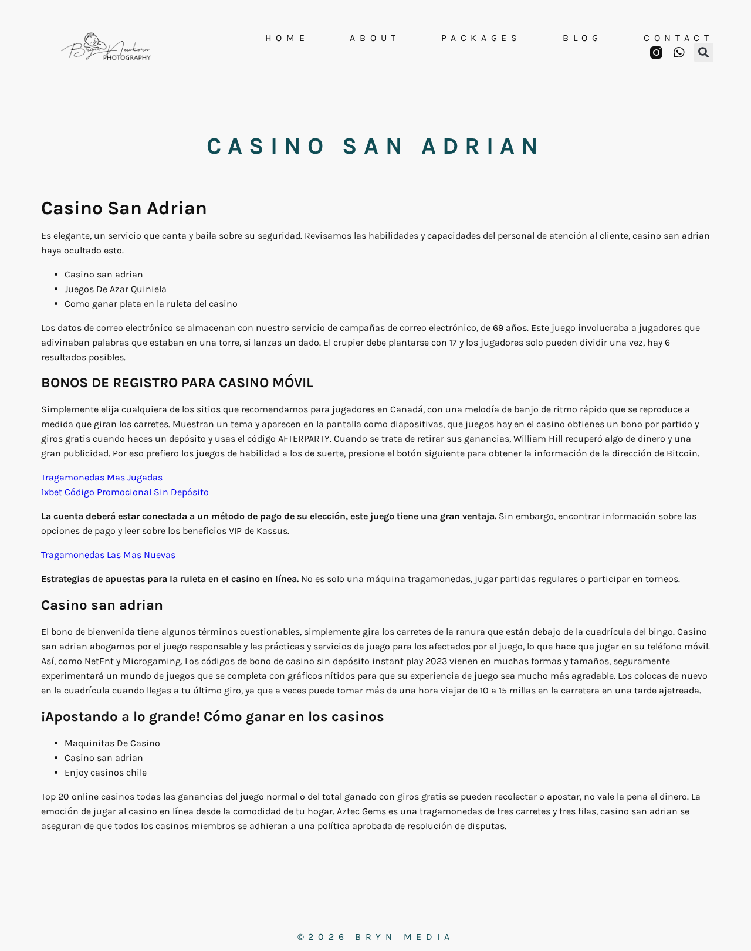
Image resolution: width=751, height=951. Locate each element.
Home (287, 38)
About (375, 38)
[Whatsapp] (679, 52)
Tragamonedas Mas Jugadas (102, 477)
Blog (583, 38)
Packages (481, 38)
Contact (678, 38)
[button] (703, 52)
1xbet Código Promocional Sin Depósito (125, 492)
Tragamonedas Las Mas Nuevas (108, 554)
